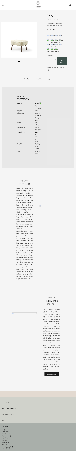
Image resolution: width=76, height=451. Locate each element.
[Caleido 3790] (53, 50)
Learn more (51, 374)
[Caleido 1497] (49, 36)
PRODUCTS (5, 402)
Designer (49, 79)
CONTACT (5, 426)
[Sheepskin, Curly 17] (61, 45)
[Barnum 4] (53, 41)
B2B (3, 420)
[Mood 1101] (49, 45)
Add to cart (62, 61)
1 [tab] (19, 61)
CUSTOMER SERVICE (8, 414)
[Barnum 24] (57, 50)
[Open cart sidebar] (73, 4)
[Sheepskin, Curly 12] (49, 50)
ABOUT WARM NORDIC (9, 408)
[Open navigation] (2, 4)
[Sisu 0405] (61, 36)
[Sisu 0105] (61, 41)
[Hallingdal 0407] (53, 45)
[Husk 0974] (57, 36)
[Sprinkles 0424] (57, 41)
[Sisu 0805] (49, 41)
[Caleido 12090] (53, 36)
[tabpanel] (19, 40)
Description (39, 79)
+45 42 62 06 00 (6, 432)
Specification (28, 79)
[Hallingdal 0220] (57, 45)
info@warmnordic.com (8, 430)
